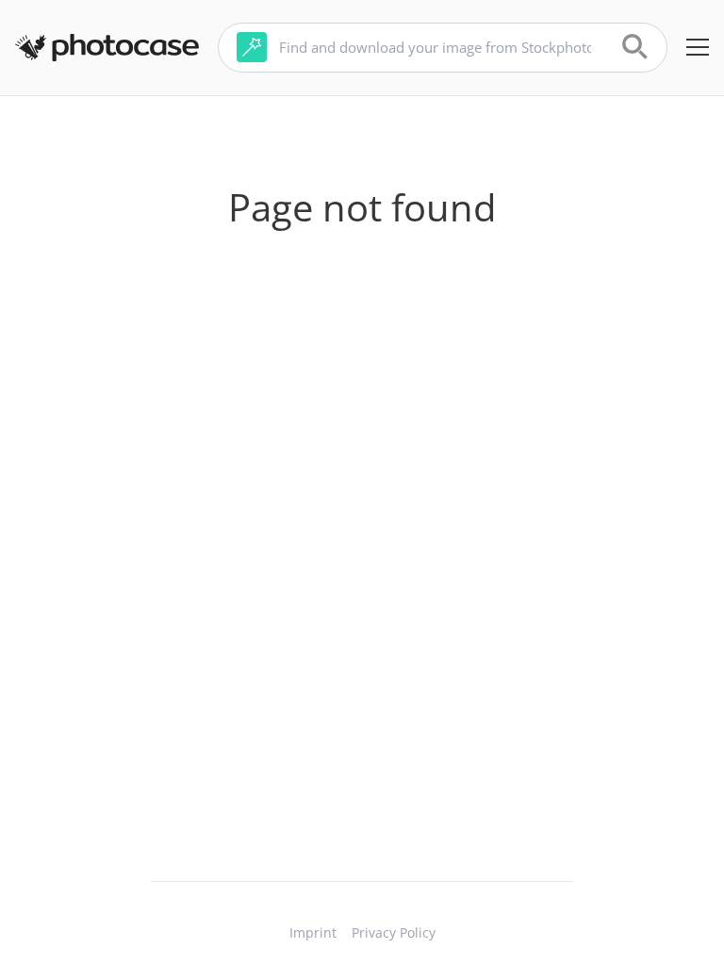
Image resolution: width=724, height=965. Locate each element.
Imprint (313, 932)
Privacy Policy (394, 932)
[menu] (697, 47)
